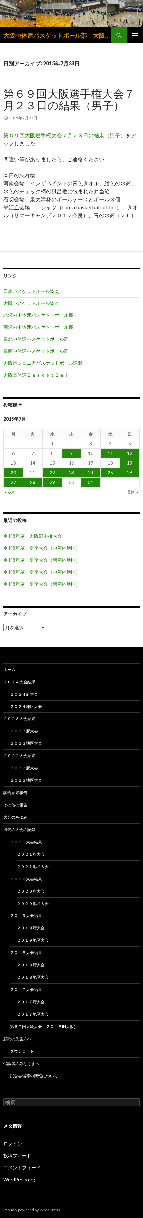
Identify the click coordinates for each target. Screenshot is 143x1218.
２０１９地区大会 (33, 940)
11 (110, 453)
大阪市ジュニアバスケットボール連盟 (42, 363)
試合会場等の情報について (34, 1075)
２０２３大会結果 (19, 718)
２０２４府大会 (24, 694)
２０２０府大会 (31, 891)
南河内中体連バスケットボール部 (38, 327)
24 (90, 472)
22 (52, 472)
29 (52, 482)
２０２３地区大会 (26, 743)
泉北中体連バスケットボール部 (36, 339)
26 (129, 472)
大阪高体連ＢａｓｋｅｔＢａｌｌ (38, 375)
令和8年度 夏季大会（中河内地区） (41, 548)
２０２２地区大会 (26, 780)
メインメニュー (135, 35)
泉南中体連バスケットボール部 (36, 351)
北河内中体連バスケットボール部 (38, 315)
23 (71, 472)
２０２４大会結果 (19, 681)
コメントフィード (22, 1167)
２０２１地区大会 (33, 866)
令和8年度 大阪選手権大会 (32, 536)
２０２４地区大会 (26, 706)
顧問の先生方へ (17, 1038)
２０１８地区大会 (33, 977)
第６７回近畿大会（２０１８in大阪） (44, 1026)
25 (110, 472)
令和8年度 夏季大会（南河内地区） (41, 560)
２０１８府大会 (31, 964)
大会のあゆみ (15, 817)
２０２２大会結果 (19, 755)
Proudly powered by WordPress (31, 1209)
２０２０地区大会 (33, 903)
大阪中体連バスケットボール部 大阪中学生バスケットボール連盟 (57, 35)
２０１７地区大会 (33, 1014)
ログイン (12, 1143)
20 (13, 472)
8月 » (133, 492)
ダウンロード (22, 1051)
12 (129, 453)
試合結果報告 (15, 792)
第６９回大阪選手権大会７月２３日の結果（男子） (69, 99)
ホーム (9, 669)
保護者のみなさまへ (21, 1063)
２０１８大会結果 (26, 952)
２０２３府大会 (24, 730)
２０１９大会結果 (26, 915)
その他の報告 (15, 804)
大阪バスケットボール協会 (31, 303)
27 (13, 482)
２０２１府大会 (31, 854)
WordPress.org (19, 1179)
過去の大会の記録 (19, 829)
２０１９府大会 (31, 927)
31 (90, 482)
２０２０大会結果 (26, 878)
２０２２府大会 (24, 767)
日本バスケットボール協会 (31, 291)
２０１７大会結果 (26, 989)
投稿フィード (17, 1155)
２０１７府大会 (31, 1001)
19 (129, 463)
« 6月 (10, 492)
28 (32, 482)
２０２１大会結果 (26, 841)
